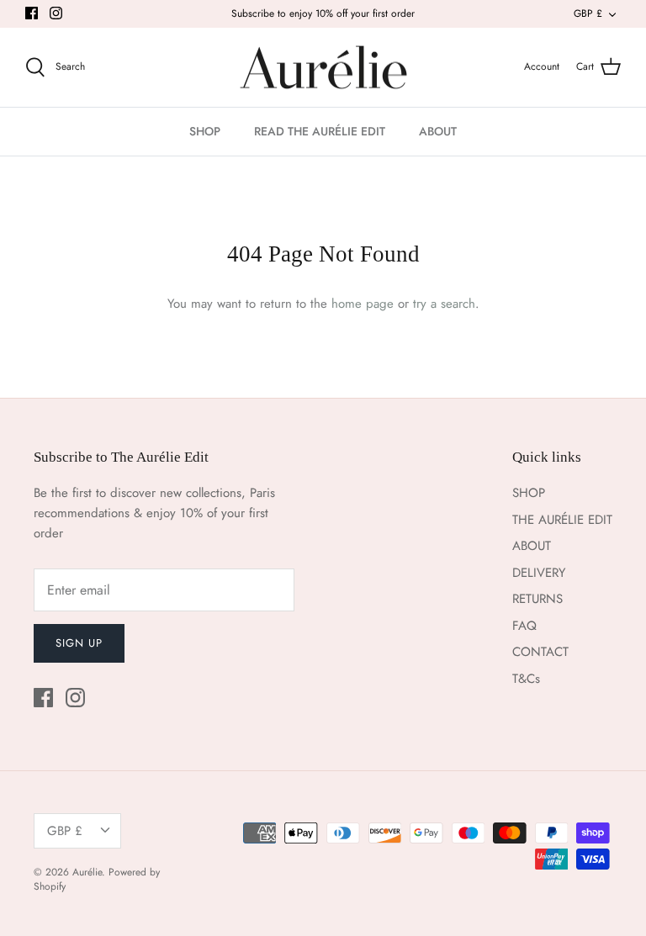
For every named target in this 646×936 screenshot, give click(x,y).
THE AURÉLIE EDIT (562, 519)
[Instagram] (56, 13)
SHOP (204, 131)
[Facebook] (31, 13)
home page (362, 303)
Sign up (79, 643)
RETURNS (537, 599)
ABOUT (438, 131)
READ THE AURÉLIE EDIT (319, 131)
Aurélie (87, 872)
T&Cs (526, 678)
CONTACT (540, 652)
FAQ (524, 625)
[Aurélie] (323, 68)
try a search (444, 303)
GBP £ (588, 13)
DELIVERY (538, 572)
